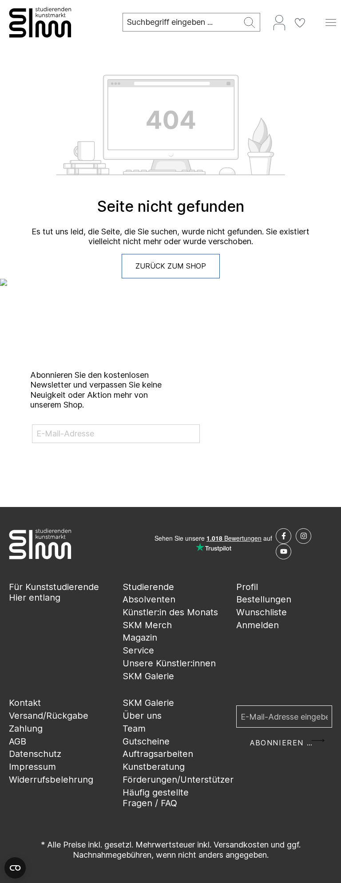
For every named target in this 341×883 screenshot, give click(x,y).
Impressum (32, 766)
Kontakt (25, 702)
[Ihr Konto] (279, 22)
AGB (17, 741)
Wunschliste (261, 612)
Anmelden (257, 625)
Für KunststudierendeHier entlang (54, 592)
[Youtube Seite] (283, 551)
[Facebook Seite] (283, 536)
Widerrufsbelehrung (51, 779)
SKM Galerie (148, 676)
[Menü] (331, 22)
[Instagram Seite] (303, 536)
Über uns (142, 715)
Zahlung (26, 728)
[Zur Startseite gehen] (57, 22)
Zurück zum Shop (170, 265)
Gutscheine (146, 741)
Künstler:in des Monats (170, 612)
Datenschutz (35, 753)
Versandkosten (241, 844)
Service (138, 650)
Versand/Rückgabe (48, 715)
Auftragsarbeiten (158, 753)
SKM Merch (147, 625)
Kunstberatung (154, 766)
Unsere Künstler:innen (169, 663)
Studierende (148, 587)
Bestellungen (263, 599)
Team (134, 728)
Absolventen (149, 599)
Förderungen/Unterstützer (178, 779)
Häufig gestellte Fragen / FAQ (156, 798)
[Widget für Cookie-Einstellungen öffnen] (15, 868)
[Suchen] (249, 22)
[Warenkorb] (315, 19)
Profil (247, 587)
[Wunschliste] (299, 22)
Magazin (140, 637)
